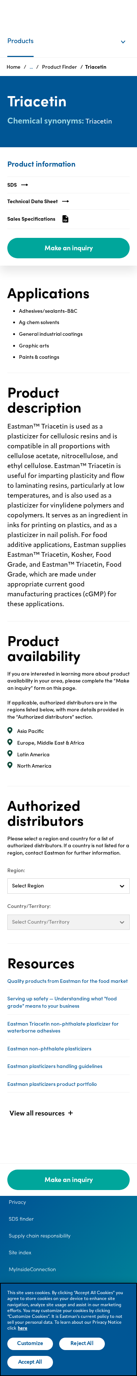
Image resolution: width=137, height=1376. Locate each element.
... (31, 67)
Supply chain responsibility (40, 1235)
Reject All (82, 1343)
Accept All (30, 1362)
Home (13, 67)
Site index (20, 1252)
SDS (12, 184)
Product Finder (59, 67)
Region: (16, 870)
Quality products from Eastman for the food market (67, 981)
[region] (68, 1329)
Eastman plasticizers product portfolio (52, 1084)
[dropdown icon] (128, 34)
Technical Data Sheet (32, 201)
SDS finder (21, 1219)
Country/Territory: (29, 906)
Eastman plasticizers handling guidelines (54, 1066)
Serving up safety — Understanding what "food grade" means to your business (62, 1002)
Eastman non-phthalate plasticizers (49, 1048)
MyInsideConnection (32, 1269)
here (22, 1328)
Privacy (17, 1202)
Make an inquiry (69, 248)
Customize (30, 1343)
